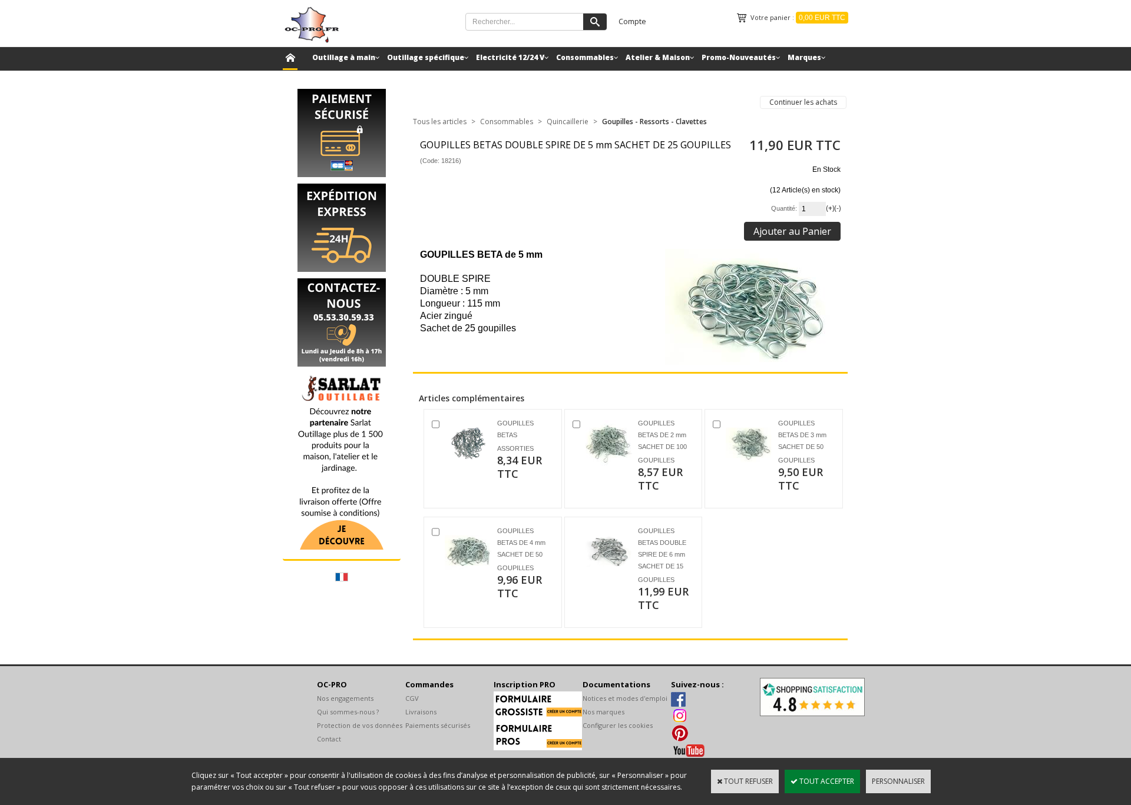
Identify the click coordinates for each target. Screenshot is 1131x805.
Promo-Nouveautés (739, 57)
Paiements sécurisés (437, 725)
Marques (804, 57)
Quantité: (785, 208)
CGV (412, 698)
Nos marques (603, 711)
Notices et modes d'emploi (625, 698)
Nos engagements (345, 698)
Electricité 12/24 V (510, 57)
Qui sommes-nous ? (348, 711)
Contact (329, 738)
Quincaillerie (567, 122)
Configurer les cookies (618, 725)
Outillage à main (343, 57)
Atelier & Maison (658, 57)
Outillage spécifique (425, 57)
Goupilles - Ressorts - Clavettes (654, 122)
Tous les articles (440, 122)
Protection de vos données (359, 725)
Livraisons (420, 711)
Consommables (585, 57)
